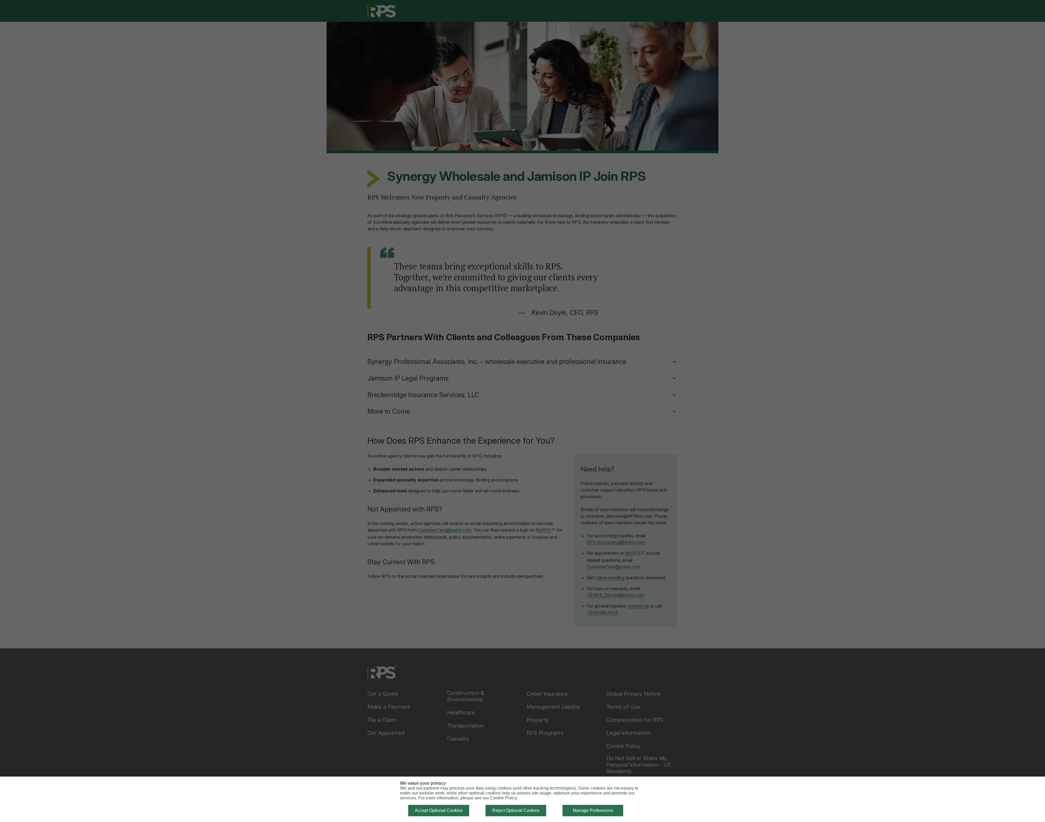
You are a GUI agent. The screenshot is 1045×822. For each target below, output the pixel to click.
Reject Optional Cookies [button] (515, 810)
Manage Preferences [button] (593, 810)
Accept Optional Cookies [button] (439, 810)
